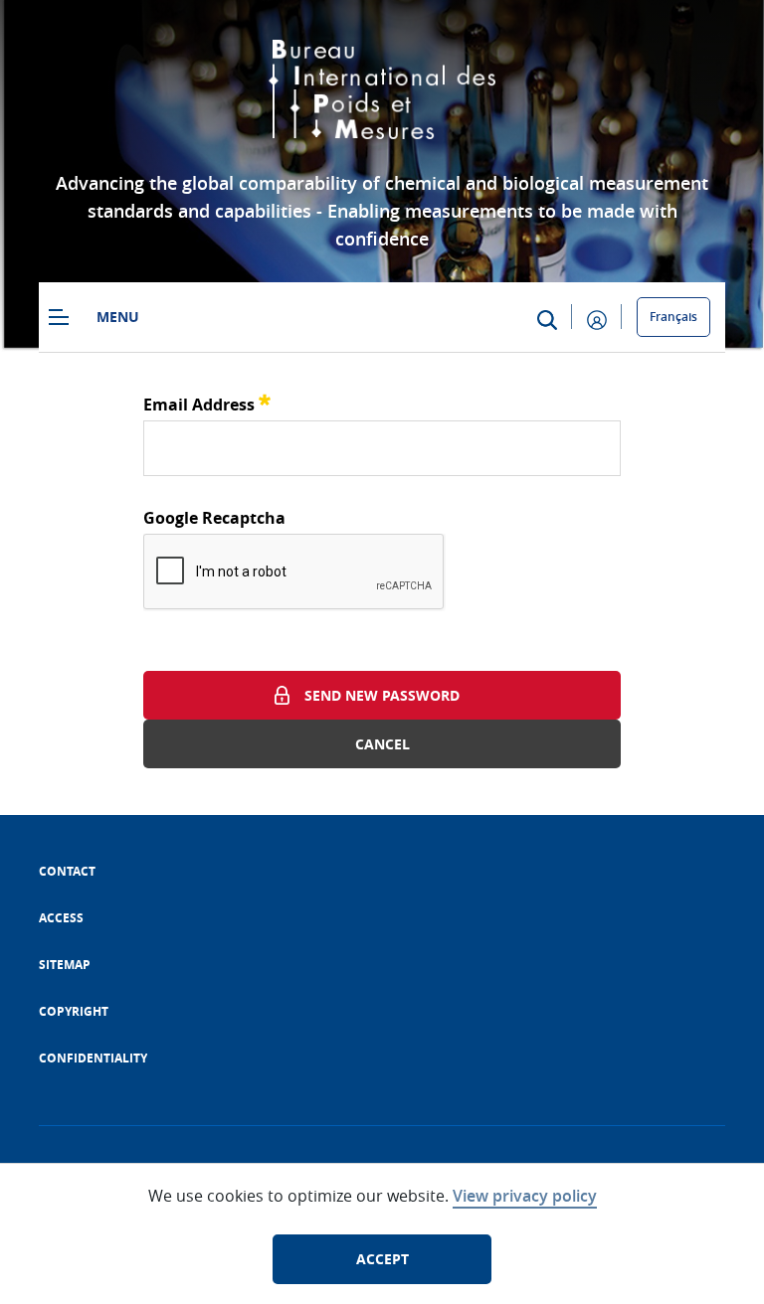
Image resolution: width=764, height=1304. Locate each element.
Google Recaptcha (214, 518)
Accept (382, 1258)
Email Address (207, 402)
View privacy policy (525, 1196)
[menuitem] (67, 871)
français (673, 316)
